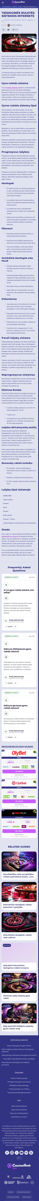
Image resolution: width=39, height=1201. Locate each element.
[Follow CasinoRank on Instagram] (12, 1153)
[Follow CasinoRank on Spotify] (26, 1153)
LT (18, 1158)
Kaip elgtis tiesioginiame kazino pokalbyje (19, 1059)
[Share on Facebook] (8, 29)
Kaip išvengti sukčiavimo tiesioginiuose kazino (19, 1055)
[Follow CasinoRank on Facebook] (7, 1153)
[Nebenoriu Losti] (18, 1177)
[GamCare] (22, 1182)
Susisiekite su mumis (19, 1117)
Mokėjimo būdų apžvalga (19, 1085)
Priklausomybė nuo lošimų (19, 1089)
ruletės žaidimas (12, 87)
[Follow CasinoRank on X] (17, 1153)
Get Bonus (19, 771)
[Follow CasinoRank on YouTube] (22, 1153)
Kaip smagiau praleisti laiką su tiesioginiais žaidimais (18, 1050)
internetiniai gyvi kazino (10, 536)
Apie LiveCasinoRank (19, 1106)
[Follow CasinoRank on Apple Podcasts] (31, 1153)
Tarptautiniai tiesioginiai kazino (19, 1092)
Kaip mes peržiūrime (19, 1110)
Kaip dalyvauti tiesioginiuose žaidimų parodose (16, 1063)
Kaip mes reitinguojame (19, 1113)
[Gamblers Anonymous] (28, 1177)
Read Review (19, 775)
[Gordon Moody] (9, 1182)
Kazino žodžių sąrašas (19, 1078)
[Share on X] (4, 29)
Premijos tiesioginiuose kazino (19, 1082)
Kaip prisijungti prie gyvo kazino (19, 1046)
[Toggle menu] (3, 3)
